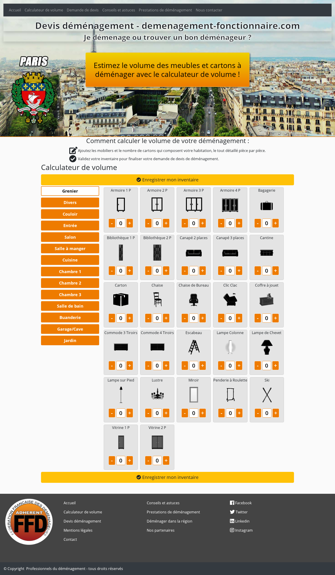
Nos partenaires (161, 530)
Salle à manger (70, 248)
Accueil (15, 10)
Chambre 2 (70, 283)
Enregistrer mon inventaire (169, 180)
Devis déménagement (82, 521)
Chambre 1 (70, 271)
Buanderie (70, 317)
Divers (70, 202)
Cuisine (70, 260)
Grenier (70, 191)
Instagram (243, 530)
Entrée (70, 225)
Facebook (243, 502)
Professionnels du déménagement (55, 568)
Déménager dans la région (169, 521)
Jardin (70, 340)
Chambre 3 (70, 294)
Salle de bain (70, 306)
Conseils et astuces (118, 10)
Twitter (241, 512)
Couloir (70, 214)
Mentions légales (78, 530)
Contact (70, 539)
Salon (70, 237)
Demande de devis (83, 10)
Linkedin (242, 521)
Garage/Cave (70, 329)
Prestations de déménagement (165, 10)
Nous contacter (209, 10)
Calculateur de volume (44, 10)
